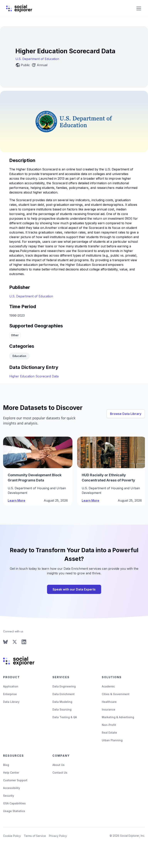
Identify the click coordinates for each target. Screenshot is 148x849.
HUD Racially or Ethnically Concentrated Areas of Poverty (108, 477)
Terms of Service (35, 835)
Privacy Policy (58, 835)
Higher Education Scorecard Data (34, 376)
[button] (138, 8)
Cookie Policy (12, 835)
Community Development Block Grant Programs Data (34, 477)
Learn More (16, 500)
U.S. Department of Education (37, 59)
